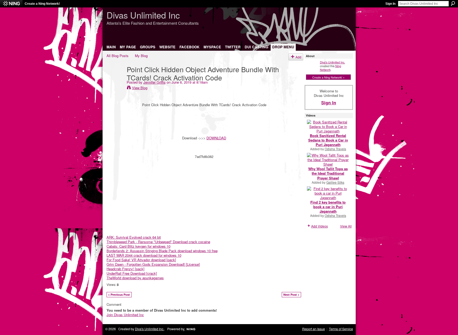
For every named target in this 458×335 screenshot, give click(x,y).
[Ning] (11, 3)
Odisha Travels (335, 149)
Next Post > (291, 295)
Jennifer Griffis (154, 82)
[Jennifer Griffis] (115, 80)
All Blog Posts (118, 55)
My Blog (141, 55)
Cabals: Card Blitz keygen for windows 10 (138, 246)
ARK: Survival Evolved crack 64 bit (134, 237)
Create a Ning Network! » (328, 77)
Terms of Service (341, 329)
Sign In (390, 4)
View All (346, 226)
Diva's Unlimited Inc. (332, 62)
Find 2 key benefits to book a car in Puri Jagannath (328, 207)
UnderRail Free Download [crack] (132, 273)
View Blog (139, 87)
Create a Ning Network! (42, 4)
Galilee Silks (335, 182)
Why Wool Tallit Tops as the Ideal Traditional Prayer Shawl (328, 173)
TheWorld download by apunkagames (135, 277)
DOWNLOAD (216, 137)
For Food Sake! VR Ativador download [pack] (141, 259)
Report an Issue (313, 329)
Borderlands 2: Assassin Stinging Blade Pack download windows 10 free (162, 250)
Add (298, 57)
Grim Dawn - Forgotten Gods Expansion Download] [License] (153, 264)
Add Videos (319, 226)
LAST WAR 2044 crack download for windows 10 (144, 255)
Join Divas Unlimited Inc (125, 314)
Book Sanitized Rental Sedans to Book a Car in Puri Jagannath (328, 140)
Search (453, 3)
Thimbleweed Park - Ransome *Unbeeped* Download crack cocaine (158, 241)
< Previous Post (119, 295)
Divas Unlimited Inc (143, 14)
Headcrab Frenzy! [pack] (125, 268)
